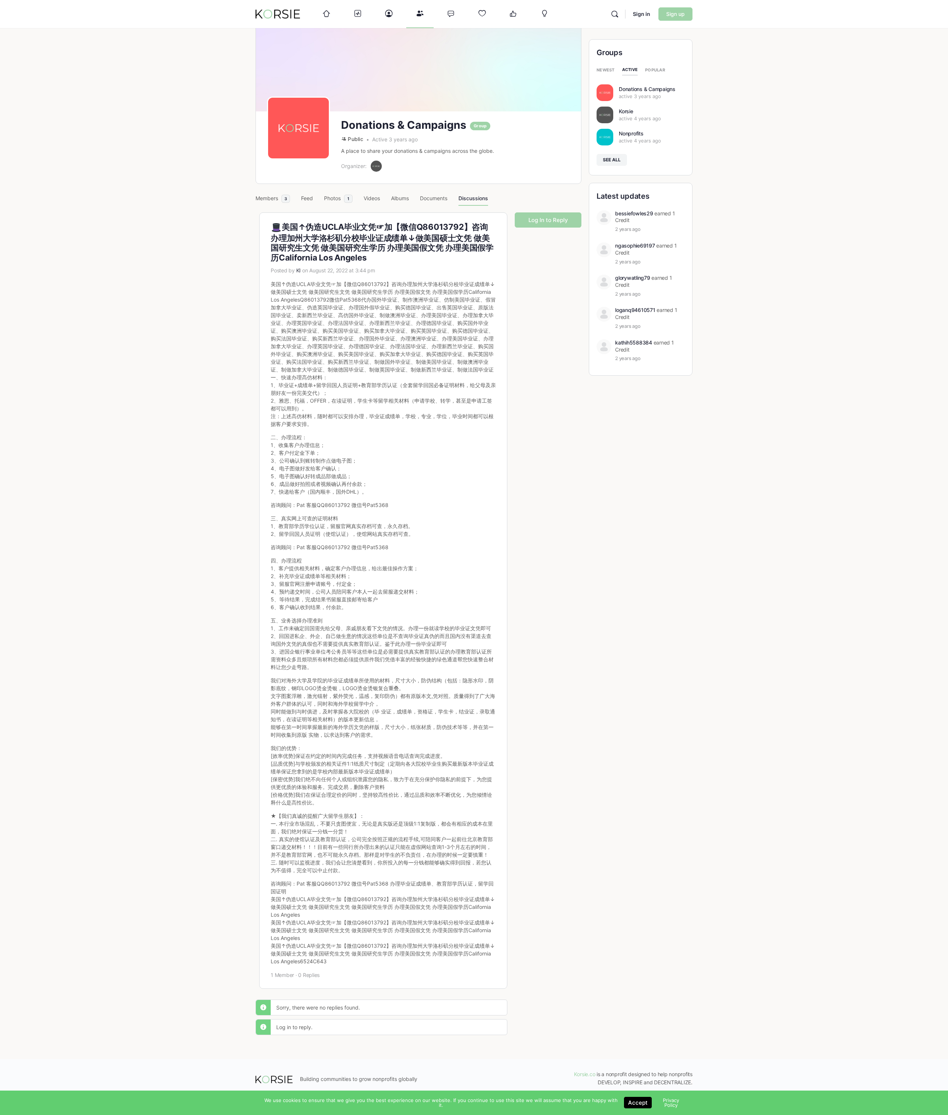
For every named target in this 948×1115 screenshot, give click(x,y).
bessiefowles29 (634, 213)
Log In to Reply (548, 220)
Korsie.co (584, 1074)
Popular (655, 70)
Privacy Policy (671, 1102)
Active (630, 69)
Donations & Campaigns (647, 89)
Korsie (626, 111)
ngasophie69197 (635, 245)
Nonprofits (631, 133)
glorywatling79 (632, 278)
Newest (606, 70)
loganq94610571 (635, 310)
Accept (638, 1102)
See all (612, 159)
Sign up (675, 14)
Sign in (641, 14)
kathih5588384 (633, 342)
